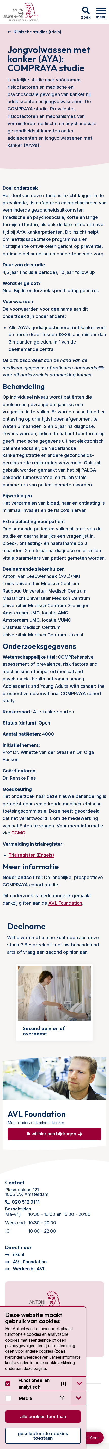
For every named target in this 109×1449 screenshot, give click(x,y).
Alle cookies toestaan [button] (43, 1416)
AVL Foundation (65, 903)
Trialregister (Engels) (31, 855)
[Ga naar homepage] (20, 12)
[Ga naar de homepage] (39, 1304)
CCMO (18, 832)
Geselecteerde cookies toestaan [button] (43, 1436)
